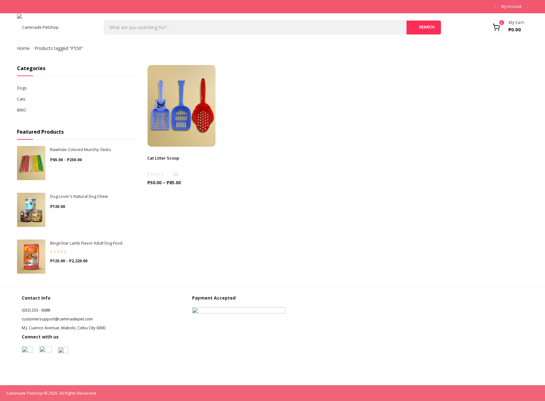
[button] (498, 27)
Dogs (22, 88)
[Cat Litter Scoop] (182, 105)
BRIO (21, 110)
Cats (21, 99)
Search (427, 27)
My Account (511, 6)
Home (23, 48)
